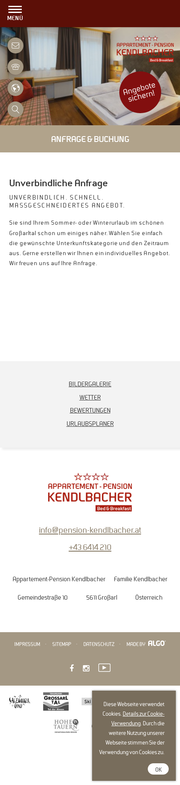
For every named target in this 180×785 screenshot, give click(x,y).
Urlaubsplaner (90, 424)
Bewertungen (90, 410)
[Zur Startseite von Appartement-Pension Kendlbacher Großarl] (145, 59)
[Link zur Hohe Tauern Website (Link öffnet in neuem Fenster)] (66, 726)
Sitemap (61, 644)
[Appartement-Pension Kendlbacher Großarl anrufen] (15, 64)
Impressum (27, 644)
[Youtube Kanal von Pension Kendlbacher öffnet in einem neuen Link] (104, 666)
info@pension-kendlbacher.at (90, 530)
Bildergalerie (90, 384)
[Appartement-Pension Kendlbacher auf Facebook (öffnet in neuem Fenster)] (71, 669)
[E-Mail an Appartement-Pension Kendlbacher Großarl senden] (15, 42)
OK (158, 770)
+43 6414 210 (90, 547)
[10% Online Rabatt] (140, 110)
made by (136, 644)
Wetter (90, 397)
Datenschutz (98, 644)
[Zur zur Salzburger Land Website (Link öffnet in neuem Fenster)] (19, 702)
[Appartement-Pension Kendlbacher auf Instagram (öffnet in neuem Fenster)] (86, 669)
